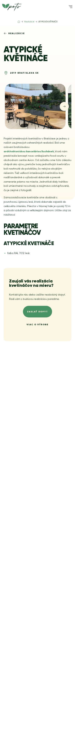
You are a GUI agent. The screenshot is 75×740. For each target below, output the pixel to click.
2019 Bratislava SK (24, 72)
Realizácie (16, 33)
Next (64, 106)
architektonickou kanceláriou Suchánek (29, 151)
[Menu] (70, 7)
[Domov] (18, 21)
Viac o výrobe (37, 324)
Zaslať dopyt (37, 311)
